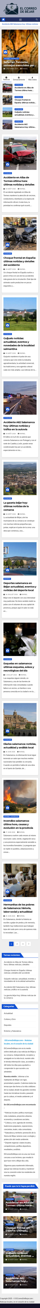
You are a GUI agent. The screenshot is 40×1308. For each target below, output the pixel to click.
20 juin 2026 (11, 916)
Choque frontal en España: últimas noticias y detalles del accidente (25, 102)
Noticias (6, 79)
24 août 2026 (11, 189)
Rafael (25, 68)
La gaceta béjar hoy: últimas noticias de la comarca (16, 506)
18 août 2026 (11, 514)
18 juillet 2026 (12, 594)
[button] (37, 19)
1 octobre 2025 (12, 68)
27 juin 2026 (11, 832)
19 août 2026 (11, 433)
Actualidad (18, 84)
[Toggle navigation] (20, 19)
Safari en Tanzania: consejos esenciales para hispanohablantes (20, 65)
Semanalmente (19, 80)
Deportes (7, 578)
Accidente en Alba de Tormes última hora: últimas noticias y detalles (18, 181)
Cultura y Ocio (10, 1019)
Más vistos (32, 80)
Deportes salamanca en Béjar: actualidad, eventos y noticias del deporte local (19, 587)
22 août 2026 (11, 353)
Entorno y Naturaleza (11, 58)
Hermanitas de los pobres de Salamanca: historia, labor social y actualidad (18, 908)
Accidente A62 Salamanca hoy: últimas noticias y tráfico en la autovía (19, 426)
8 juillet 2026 (11, 675)
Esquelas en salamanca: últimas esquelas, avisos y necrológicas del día (18, 667)
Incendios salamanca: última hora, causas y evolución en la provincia (18, 824)
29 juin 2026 (11, 752)
